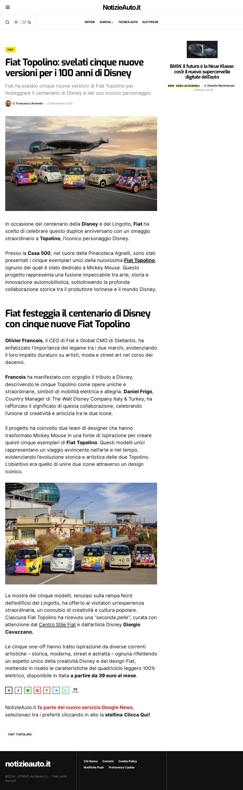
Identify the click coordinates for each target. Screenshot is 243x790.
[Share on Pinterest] (46, 690)
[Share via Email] (27, 690)
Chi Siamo (91, 761)
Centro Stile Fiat (57, 624)
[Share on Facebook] (18, 690)
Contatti (108, 761)
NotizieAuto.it (121, 7)
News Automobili (188, 85)
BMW (171, 85)
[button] (7, 7)
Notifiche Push (94, 767)
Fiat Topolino (139, 260)
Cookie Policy (127, 761)
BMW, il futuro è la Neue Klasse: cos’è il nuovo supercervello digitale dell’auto (202, 71)
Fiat (10, 49)
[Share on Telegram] (56, 690)
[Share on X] (8, 690)
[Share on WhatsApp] (65, 690)
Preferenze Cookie (121, 767)
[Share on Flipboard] (37, 690)
